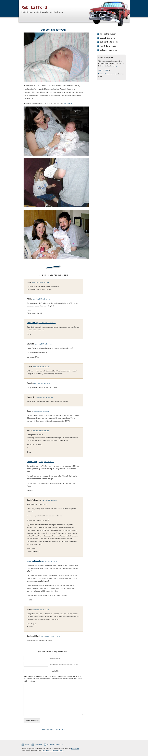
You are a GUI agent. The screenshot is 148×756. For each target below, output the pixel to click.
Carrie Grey (32, 462)
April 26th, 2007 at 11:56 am (41, 411)
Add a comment (103, 70)
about (108, 34)
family (115, 66)
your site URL (54, 671)
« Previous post (47, 729)
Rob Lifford (34, 8)
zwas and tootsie (34, 561)
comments (38, 744)
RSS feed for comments (106, 74)
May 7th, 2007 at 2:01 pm (49, 500)
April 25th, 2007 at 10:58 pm (44, 397)
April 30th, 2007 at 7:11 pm (46, 462)
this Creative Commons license (52, 750)
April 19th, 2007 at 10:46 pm (47, 323)
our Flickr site (68, 103)
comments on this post (55, 744)
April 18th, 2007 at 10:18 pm (41, 299)
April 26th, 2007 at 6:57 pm (41, 430)
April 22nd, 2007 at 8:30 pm (42, 383)
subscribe (109, 42)
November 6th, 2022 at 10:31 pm (51, 636)
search (107, 38)
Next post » (60, 729)
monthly (108, 46)
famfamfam (75, 748)
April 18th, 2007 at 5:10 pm (40, 282)
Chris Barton (32, 323)
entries (27, 744)
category (108, 50)
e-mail (64, 664)
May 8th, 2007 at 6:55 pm (50, 561)
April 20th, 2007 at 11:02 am (43, 344)
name (55, 658)
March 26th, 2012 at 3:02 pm (40, 609)
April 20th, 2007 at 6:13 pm (41, 366)
